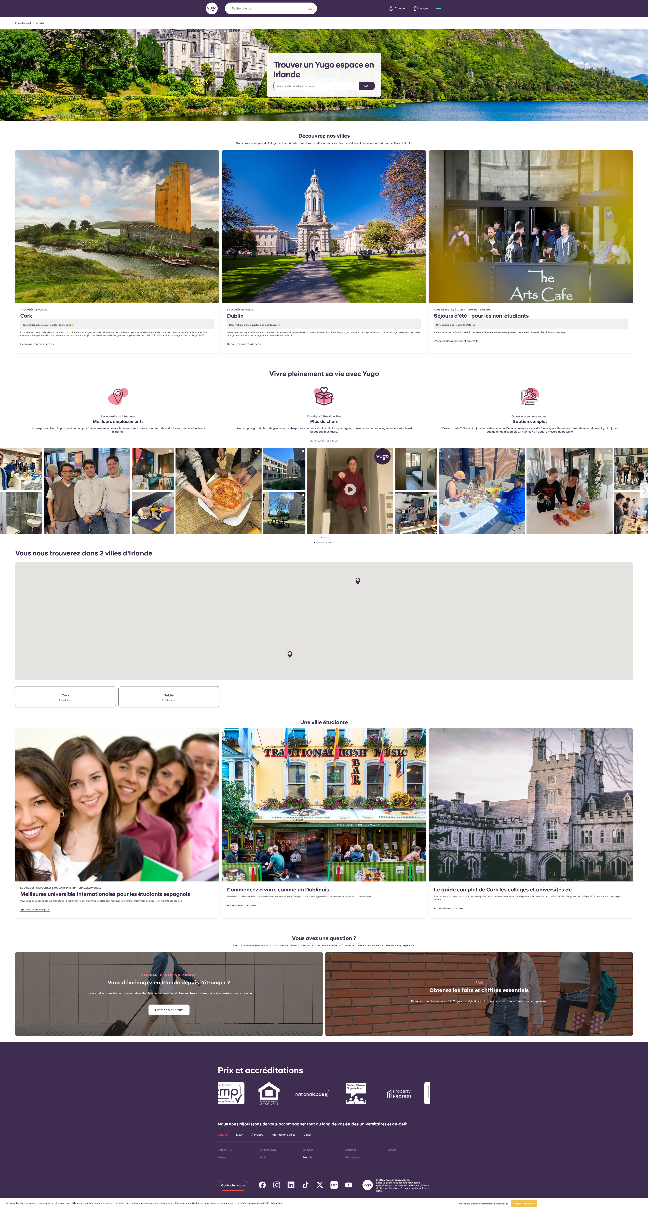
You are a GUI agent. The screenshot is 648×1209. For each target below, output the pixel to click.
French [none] (307, 1157)
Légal (307, 1134)
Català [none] (392, 1149)
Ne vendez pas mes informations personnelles (483, 1203)
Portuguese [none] (352, 1157)
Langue (223, 1134)
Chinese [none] (308, 1149)
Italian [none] (264, 1157)
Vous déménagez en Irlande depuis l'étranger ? (169, 982)
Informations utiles (283, 1134)
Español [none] (350, 1149)
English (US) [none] (268, 1149)
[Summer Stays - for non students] (531, 226)
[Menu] (438, 8)
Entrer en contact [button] (169, 1010)
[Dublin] (324, 226)
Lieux (239, 1134)
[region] (324, 1203)
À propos (257, 1134)
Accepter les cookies (524, 1203)
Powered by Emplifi (325, 542)
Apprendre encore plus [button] (35, 909)
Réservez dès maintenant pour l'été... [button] (457, 341)
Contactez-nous (233, 1185)
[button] (289, 654)
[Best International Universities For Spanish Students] (117, 804)
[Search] (310, 8)
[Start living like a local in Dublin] (324, 804)
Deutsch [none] (223, 1157)
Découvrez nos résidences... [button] (38, 344)
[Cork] (117, 226)
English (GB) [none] (225, 1149)
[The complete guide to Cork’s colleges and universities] (531, 804)
